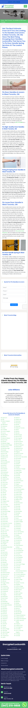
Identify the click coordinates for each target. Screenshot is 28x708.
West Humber (19, 593)
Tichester (18, 567)
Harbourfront (5, 574)
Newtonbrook (19, 448)
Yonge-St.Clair (19, 625)
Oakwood (18, 465)
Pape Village (19, 472)
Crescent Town (6, 506)
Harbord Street (6, 572)
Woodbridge (19, 611)
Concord (4, 503)
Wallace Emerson (20, 588)
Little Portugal (5, 632)
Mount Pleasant (20, 445)
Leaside (4, 625)
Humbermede (5, 588)
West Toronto (8, 20)
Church (4, 489)
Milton (17, 429)
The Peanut (18, 559)
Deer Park (4, 513)
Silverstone (18, 525)
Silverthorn (18, 526)
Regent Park (19, 499)
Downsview (5, 521)
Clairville (4, 494)
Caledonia (4, 477)
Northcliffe (18, 458)
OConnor (18, 460)
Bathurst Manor (6, 438)
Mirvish (17, 433)
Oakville (18, 463)
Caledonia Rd (5, 479)
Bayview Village (6, 443)
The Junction (19, 555)
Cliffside (4, 499)
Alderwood (4, 424)
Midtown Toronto (20, 428)
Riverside (18, 508)
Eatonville (4, 533)
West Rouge (19, 596)
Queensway (18, 496)
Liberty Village (5, 629)
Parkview (18, 475)
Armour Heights (6, 431)
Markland (18, 423)
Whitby (17, 603)
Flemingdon (5, 554)
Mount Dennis (19, 441)
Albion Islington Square (6, 422)
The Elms (18, 554)
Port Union (18, 487)
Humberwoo (5, 589)
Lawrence (4, 623)
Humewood (5, 591)
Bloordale (4, 460)
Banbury (4, 436)
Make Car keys (4, 660)
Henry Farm (5, 576)
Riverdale (18, 506)
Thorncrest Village (20, 564)
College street (5, 501)
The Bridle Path (19, 550)
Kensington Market (7, 605)
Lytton (3, 637)
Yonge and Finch (20, 617)
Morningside (19, 438)
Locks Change (4, 658)
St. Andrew (18, 530)
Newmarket (18, 446)
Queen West (19, 494)
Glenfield (4, 562)
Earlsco (4, 528)
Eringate (4, 543)
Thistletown (19, 560)
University (18, 577)
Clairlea (4, 492)
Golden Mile (5, 564)
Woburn (18, 608)
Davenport (4, 509)
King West (4, 608)
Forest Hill (4, 555)
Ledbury (4, 627)
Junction (4, 600)
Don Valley (4, 516)
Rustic (17, 518)
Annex (3, 428)
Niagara (18, 451)
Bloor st (4, 458)
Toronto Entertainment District (21, 570)
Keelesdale (4, 601)
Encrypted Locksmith (14, 644)
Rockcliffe (18, 509)
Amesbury (4, 426)
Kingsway (4, 611)
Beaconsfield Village (7, 445)
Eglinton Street (6, 537)
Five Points (4, 552)
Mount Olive (19, 443)
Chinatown (4, 487)
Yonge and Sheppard (21, 618)
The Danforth (19, 552)
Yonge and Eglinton (20, 615)
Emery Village (5, 540)
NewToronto (19, 450)
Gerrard (4, 559)
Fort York (4, 557)
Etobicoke (4, 545)
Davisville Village (6, 511)
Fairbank (4, 548)
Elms (3, 538)
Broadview (4, 468)
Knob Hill (4, 613)
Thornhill (18, 566)
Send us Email (7, 693)
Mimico (17, 431)
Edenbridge (5, 535)
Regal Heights (19, 497)
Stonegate (18, 537)
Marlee (17, 424)
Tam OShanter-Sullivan (19, 546)
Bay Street (4, 440)
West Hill (18, 591)
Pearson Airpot (19, 480)
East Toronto (5, 530)
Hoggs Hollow (5, 583)
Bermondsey (5, 451)
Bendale (4, 450)
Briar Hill (4, 467)
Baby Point (5, 434)
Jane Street (5, 598)
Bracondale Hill (6, 462)
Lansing (4, 622)
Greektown (5, 566)
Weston (18, 600)
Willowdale (18, 605)
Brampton (4, 463)
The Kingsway (19, 557)
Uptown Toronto (20, 583)
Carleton (4, 480)
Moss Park (18, 440)
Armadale (4, 429)
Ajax (3, 419)
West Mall (18, 594)
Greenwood (5, 567)
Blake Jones (5, 457)
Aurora (4, 433)
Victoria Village (19, 586)
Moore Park (19, 436)
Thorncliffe (18, 562)
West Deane (19, 589)
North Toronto (19, 453)
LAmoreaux (5, 617)
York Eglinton (19, 627)
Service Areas (4, 665)
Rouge (17, 514)
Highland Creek (6, 579)
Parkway (18, 477)
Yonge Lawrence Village (20, 621)
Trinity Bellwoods (20, 576)
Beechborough (6, 448)
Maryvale (18, 426)
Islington (4, 594)
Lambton (4, 620)
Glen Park (4, 560)
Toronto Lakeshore (20, 574)
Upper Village (19, 579)
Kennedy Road (5, 603)
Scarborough (19, 520)
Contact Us (4, 663)
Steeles (17, 535)
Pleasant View (19, 486)
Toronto (18, 581)
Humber (4, 584)
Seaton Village (19, 521)
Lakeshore (4, 618)
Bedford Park (5, 446)
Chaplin (4, 486)
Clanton (4, 496)
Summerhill (18, 538)
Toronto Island (19, 572)
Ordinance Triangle (20, 468)
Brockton (4, 470)
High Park (4, 577)
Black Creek (5, 455)
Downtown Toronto (7, 523)
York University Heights (19, 631)
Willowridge (18, 606)
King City (4, 606)
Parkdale (18, 474)
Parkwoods (18, 479)
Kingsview (4, 610)
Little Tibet (5, 634)
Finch (3, 550)
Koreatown (5, 615)
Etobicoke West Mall (7, 547)
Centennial (4, 484)
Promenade (18, 491)
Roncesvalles (19, 511)
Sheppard (18, 523)
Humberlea (5, 586)
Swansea (18, 543)
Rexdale (18, 501)
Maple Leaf (18, 419)
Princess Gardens (20, 489)
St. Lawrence (19, 533)
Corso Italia (5, 504)
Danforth (4, 508)
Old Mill (17, 467)
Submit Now (14, 304)
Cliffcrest (4, 497)
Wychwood (18, 613)
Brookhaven (5, 472)
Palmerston (18, 470)
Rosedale (18, 513)
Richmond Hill (19, 503)
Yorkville (18, 635)
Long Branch (5, 635)
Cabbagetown (5, 475)
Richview (18, 504)
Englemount (5, 542)
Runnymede (19, 516)
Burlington (5, 474)
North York (18, 455)
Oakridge (18, 462)
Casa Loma (5, 482)
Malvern (18, 417)
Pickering (18, 482)
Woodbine (18, 610)
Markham (18, 421)
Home (2, 20)
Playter (17, 484)
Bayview (4, 441)
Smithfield (18, 528)
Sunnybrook (19, 540)
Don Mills (4, 514)
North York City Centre (21, 457)
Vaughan (18, 584)
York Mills (18, 629)
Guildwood (4, 569)
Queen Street (19, 492)
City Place (4, 491)
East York (4, 531)
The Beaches (19, 548)
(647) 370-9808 (14, 2)
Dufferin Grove (6, 525)
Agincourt (4, 417)
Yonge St (18, 623)
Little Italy (4, 630)
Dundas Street (5, 526)
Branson (4, 465)
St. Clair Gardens (20, 531)
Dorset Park (5, 518)
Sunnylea (18, 542)
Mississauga (19, 434)
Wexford (18, 601)
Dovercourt (5, 520)
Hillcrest (4, 581)
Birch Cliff (4, 453)
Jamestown (5, 596)
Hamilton (4, 571)
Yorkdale (18, 634)
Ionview (4, 593)
